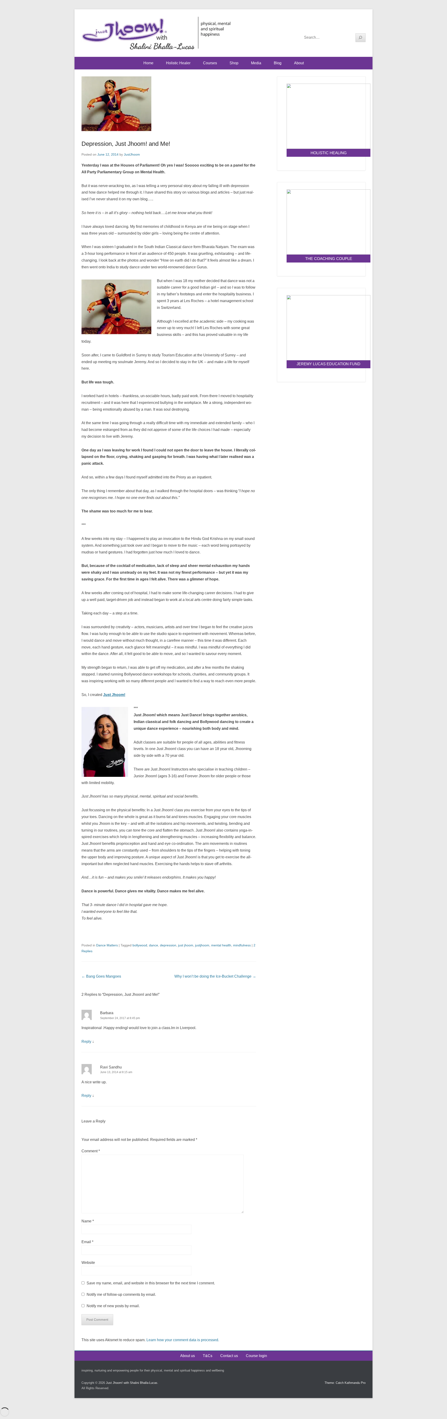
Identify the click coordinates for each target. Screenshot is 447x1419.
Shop (234, 63)
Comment (90, 1151)
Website (88, 1263)
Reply (86, 1042)
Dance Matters (107, 945)
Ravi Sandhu (111, 1067)
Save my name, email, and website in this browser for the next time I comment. (151, 1283)
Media (256, 63)
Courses (210, 63)
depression (168, 945)
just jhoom (185, 945)
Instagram (362, 26)
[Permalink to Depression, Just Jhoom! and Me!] (168, 103)
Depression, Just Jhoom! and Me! (125, 143)
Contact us (229, 1356)
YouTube (352, 26)
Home (148, 63)
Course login (256, 1356)
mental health (221, 945)
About (299, 63)
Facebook (341, 26)
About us (187, 1356)
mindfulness (242, 945)
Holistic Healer (178, 63)
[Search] (361, 37)
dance (153, 945)
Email (87, 1242)
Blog (277, 63)
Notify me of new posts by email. (113, 1306)
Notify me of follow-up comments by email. (121, 1294)
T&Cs (207, 1356)
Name (87, 1221)
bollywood (139, 945)
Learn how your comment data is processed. (182, 1340)
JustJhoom (132, 154)
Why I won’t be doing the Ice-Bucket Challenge (215, 976)
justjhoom (202, 945)
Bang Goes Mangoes (101, 976)
